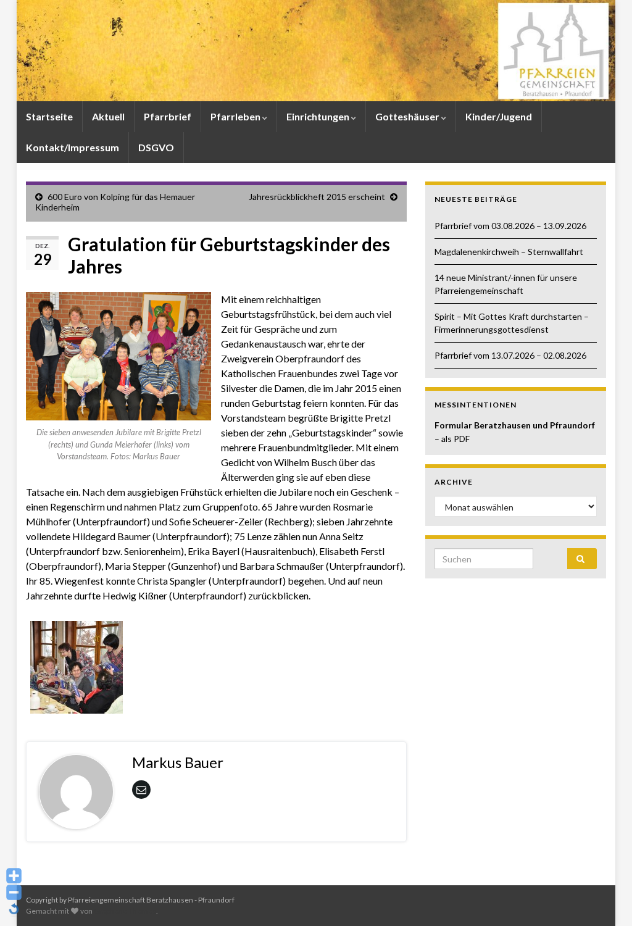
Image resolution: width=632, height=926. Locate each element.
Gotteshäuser (408, 116)
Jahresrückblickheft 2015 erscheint (317, 196)
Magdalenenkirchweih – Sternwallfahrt (508, 251)
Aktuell (108, 116)
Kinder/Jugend (498, 116)
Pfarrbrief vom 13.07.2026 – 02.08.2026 (510, 355)
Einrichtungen (318, 116)
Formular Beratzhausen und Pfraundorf (514, 425)
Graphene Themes (125, 911)
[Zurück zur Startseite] (316, 50)
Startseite (49, 116)
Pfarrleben (236, 116)
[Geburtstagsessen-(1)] (76, 666)
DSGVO (156, 147)
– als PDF (452, 438)
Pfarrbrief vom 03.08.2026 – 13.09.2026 (510, 225)
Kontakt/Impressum (72, 147)
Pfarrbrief (167, 116)
